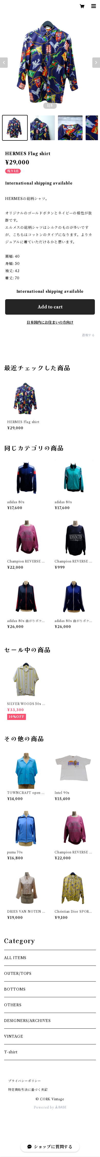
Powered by (44, 1107)
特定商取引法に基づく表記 (28, 1090)
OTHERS (13, 1005)
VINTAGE (13, 1036)
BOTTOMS (15, 989)
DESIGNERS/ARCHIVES (27, 1020)
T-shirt (10, 1052)
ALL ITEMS (15, 957)
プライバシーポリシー (24, 1081)
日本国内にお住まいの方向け (50, 322)
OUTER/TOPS (18, 973)
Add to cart (50, 306)
